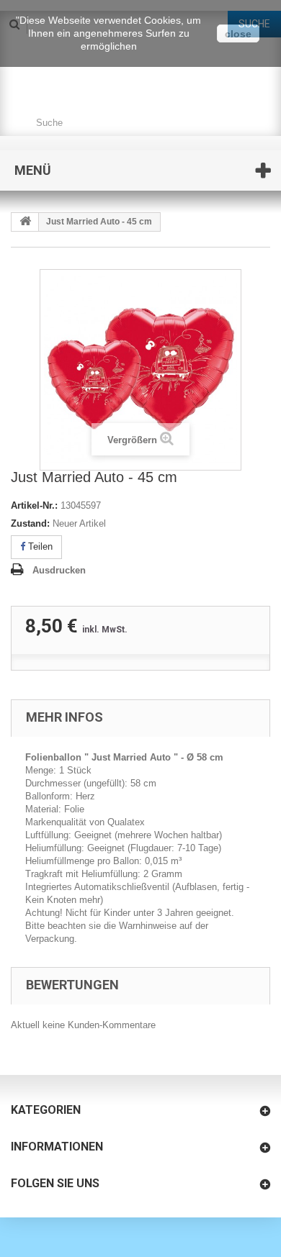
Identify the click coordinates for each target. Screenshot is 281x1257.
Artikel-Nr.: (34, 505)
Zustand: (30, 523)
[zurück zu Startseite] (25, 222)
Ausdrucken (59, 570)
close (238, 34)
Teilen (39, 546)
